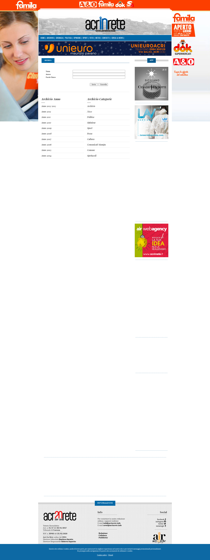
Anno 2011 (46, 117)
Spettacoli (91, 155)
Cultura (90, 139)
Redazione (103, 533)
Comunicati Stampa (96, 144)
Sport (85, 37)
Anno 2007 (46, 139)
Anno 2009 (46, 128)
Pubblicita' (103, 538)
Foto (91, 37)
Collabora (103, 535)
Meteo (97, 37)
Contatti (105, 37)
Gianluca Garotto (66, 539)
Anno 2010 (46, 122)
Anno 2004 (46, 155)
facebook (161, 519)
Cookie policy (102, 555)
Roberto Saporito (68, 541)
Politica (68, 37)
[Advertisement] (151, 180)
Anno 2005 (46, 150)
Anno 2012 (46, 111)
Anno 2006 (46, 144)
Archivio (50, 37)
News (89, 111)
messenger (160, 526)
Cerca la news (117, 37)
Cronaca (59, 37)
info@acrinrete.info (111, 523)
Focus (89, 133)
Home (42, 37)
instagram (160, 522)
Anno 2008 (46, 133)
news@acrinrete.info (112, 525)
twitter (161, 524)
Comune (91, 150)
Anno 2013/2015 (48, 106)
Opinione (77, 37)
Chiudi (110, 555)
